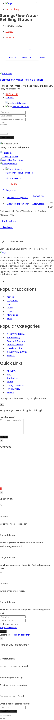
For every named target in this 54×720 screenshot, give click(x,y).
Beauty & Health (15, 344)
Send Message (7, 137)
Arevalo (10, 297)
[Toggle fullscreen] (4, 715)
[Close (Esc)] (9, 715)
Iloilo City (16, 103)
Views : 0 (10, 37)
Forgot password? (8, 627)
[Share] (7, 715)
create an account (19, 634)
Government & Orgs (17, 352)
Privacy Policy (13, 388)
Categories (23, 57)
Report (10, 31)
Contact (10, 97)
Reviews (43, 57)
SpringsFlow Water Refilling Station (21, 79)
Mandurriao (12, 315)
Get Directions (9, 221)
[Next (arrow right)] (4, 718)
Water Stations (38, 203)
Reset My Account (8, 711)
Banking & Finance (16, 341)
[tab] (27, 190)
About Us (12, 57)
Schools (11, 355)
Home (10, 381)
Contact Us (12, 378)
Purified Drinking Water (17, 197)
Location (33, 57)
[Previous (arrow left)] (1, 718)
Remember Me (10, 624)
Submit (4, 437)
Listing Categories (15, 385)
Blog (9, 374)
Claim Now (17, 160)
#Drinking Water (10, 156)
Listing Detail (12, 94)
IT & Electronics (14, 348)
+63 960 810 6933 (20, 106)
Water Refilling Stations (17, 203)
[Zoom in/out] (1, 715)
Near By (13, 163)
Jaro (24, 103)
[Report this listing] (30, 48)
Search (10, 392)
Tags (9, 153)
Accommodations (16, 334)
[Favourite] (29, 44)
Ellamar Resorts (13, 178)
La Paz (10, 307)
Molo (9, 318)
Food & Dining (12, 9)
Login (3, 631)
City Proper (12, 300)
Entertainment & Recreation (19, 172)
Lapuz (10, 311)
